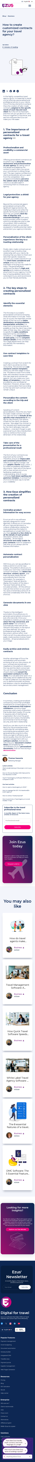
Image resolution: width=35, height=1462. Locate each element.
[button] (27, 1)
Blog (4, 16)
